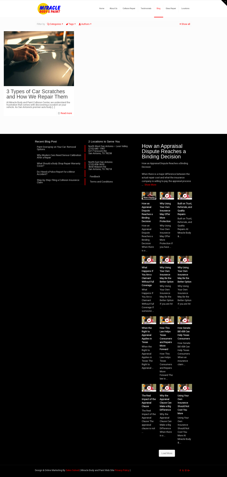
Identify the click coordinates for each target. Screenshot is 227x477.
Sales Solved (72, 470)
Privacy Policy (122, 470)
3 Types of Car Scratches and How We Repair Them (37, 94)
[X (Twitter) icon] (183, 470)
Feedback (95, 176)
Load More (166, 453)
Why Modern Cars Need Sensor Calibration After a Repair (59, 156)
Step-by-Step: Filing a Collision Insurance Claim (58, 181)
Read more (66, 113)
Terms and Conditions (101, 181)
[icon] (188, 470)
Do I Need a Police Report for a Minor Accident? (56, 173)
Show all (185, 24)
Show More (150, 184)
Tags (71, 24)
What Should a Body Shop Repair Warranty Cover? (58, 164)
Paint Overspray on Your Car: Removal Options (56, 148)
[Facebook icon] (180, 470)
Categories (55, 24)
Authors (85, 24)
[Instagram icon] (186, 470)
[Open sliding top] (224, 3)
